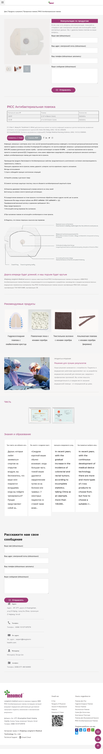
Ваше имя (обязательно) (61, 36)
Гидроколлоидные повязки (84, 704)
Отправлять (65, 90)
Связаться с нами (58, 712)
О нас (54, 701)
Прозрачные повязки (30, 11)
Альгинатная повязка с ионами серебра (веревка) (87, 340)
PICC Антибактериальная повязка (46, 285)
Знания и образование (59, 707)
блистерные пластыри (82, 715)
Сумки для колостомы (82, 712)
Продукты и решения (15, 11)
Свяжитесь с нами (15, 138)
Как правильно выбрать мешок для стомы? (88, 445)
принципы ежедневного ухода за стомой (64, 445)
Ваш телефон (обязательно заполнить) (66, 56)
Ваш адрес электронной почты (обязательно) (69, 46)
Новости (54, 709)
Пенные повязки (80, 707)
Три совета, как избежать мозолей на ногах (17, 445)
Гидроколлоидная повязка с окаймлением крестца (16, 340)
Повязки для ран (80, 701)
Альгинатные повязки (82, 709)
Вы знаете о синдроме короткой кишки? (40, 445)
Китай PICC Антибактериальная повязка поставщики (61, 279)
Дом (5, 11)
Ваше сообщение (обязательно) (64, 67)
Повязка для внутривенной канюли (87, 718)
